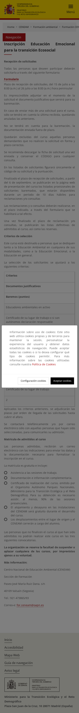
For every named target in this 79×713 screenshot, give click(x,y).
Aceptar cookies (62, 380)
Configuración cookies (33, 380)
